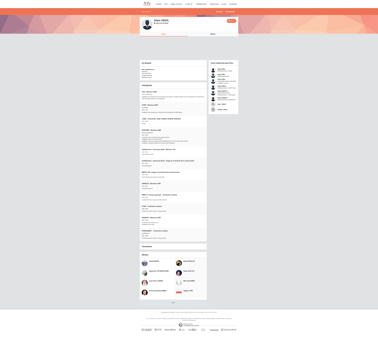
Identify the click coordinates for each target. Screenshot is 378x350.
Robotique (214, 4)
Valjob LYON (188, 291)
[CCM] (158, 330)
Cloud (223, 4)
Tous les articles (220, 318)
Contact (159, 318)
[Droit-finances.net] (182, 330)
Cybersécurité (201, 4)
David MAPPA (154, 261)
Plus (173, 302)
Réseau (212, 34)
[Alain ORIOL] (147, 24)
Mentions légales (210, 318)
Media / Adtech (176, 4)
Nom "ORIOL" (222, 104)
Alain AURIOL (222, 86)
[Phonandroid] (228, 330)
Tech (166, 4)
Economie (233, 4)
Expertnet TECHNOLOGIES (159, 271)
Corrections (229, 318)
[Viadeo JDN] (203, 330)
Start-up (188, 4)
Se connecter (230, 12)
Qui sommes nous (151, 318)
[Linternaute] (170, 330)
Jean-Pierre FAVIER (156, 281)
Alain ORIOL (221, 69)
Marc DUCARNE (189, 281)
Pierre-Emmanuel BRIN (157, 291)
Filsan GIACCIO (188, 271)
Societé (177, 318)
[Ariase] (213, 330)
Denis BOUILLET (189, 261)
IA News (159, 4)
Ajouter (232, 21)
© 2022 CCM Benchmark (189, 320)
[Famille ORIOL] (213, 109)
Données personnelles (186, 318)
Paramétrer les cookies (199, 318)
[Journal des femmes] (147, 330)
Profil (163, 34)
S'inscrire (219, 12)
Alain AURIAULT (223, 91)
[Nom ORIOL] (213, 104)
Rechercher (147, 12)
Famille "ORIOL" (223, 110)
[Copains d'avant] (192, 330)
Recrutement (171, 318)
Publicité (164, 318)
